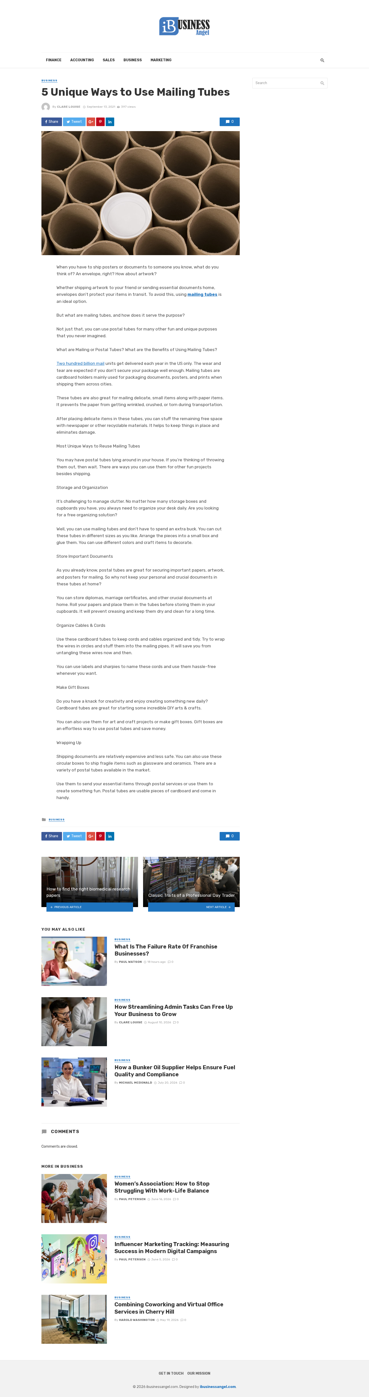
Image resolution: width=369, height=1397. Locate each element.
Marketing (161, 60)
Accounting (82, 60)
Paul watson (130, 962)
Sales (109, 60)
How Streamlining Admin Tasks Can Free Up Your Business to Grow (173, 1010)
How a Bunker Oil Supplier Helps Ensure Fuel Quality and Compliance (174, 1071)
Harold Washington (137, 1320)
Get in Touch (171, 1373)
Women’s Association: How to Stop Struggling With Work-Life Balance (162, 1187)
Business (133, 60)
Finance (54, 60)
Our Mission (198, 1373)
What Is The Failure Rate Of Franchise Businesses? (165, 950)
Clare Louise (68, 106)
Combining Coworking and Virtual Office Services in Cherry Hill (168, 1308)
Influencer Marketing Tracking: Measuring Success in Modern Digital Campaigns (171, 1247)
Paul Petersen (132, 1199)
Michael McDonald (135, 1082)
